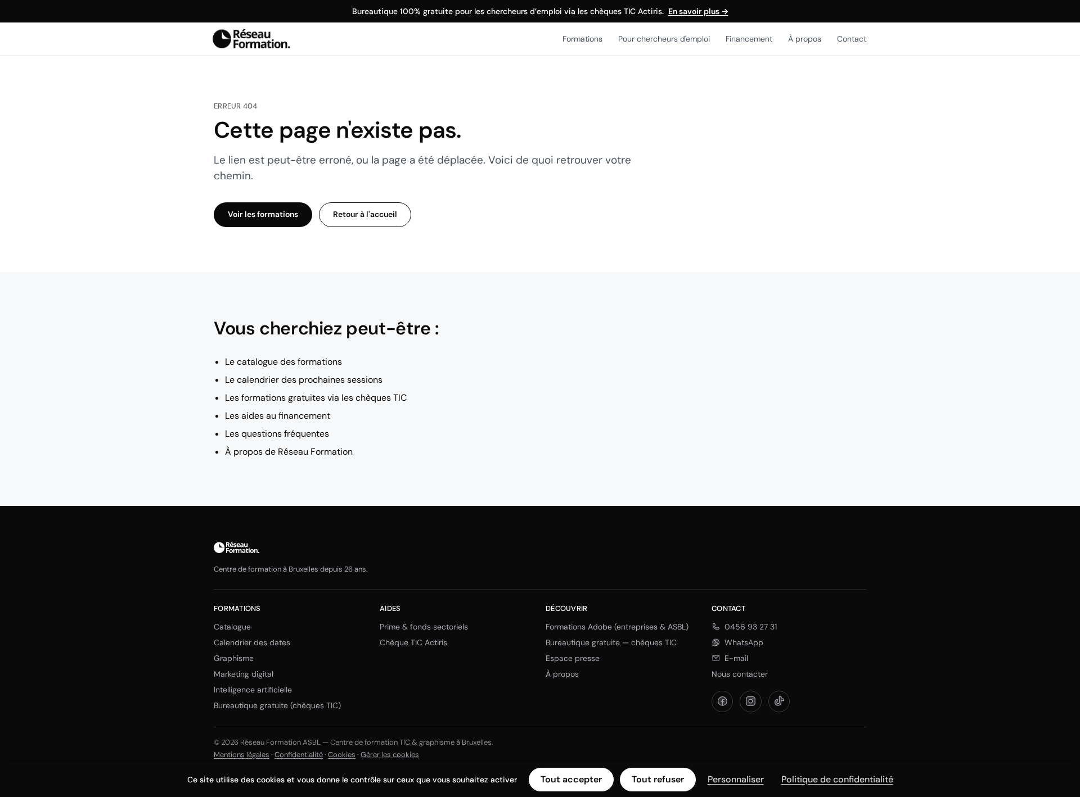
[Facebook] (722, 701)
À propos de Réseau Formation (289, 452)
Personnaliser (736, 779)
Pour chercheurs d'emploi (664, 39)
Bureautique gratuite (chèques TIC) (277, 705)
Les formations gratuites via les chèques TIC (316, 398)
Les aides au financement (277, 416)
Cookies (342, 754)
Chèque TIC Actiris (413, 642)
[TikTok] (779, 701)
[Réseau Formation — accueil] (251, 38)
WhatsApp (743, 642)
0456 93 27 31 (750, 627)
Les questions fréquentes (277, 434)
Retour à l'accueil (365, 214)
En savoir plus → (698, 11)
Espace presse (573, 658)
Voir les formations (263, 214)
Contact (851, 39)
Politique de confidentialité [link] (837, 779)
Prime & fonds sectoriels (424, 627)
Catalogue (232, 627)
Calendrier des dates (252, 642)
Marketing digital (243, 674)
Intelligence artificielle (253, 690)
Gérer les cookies (390, 754)
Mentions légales (241, 754)
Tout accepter (571, 779)
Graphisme (234, 658)
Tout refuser (658, 779)
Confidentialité (298, 754)
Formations (582, 39)
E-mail (736, 658)
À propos (804, 39)
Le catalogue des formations (283, 362)
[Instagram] (750, 701)
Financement (749, 39)
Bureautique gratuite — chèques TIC (611, 642)
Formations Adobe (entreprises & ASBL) (617, 627)
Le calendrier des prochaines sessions (303, 380)
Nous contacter (740, 674)
